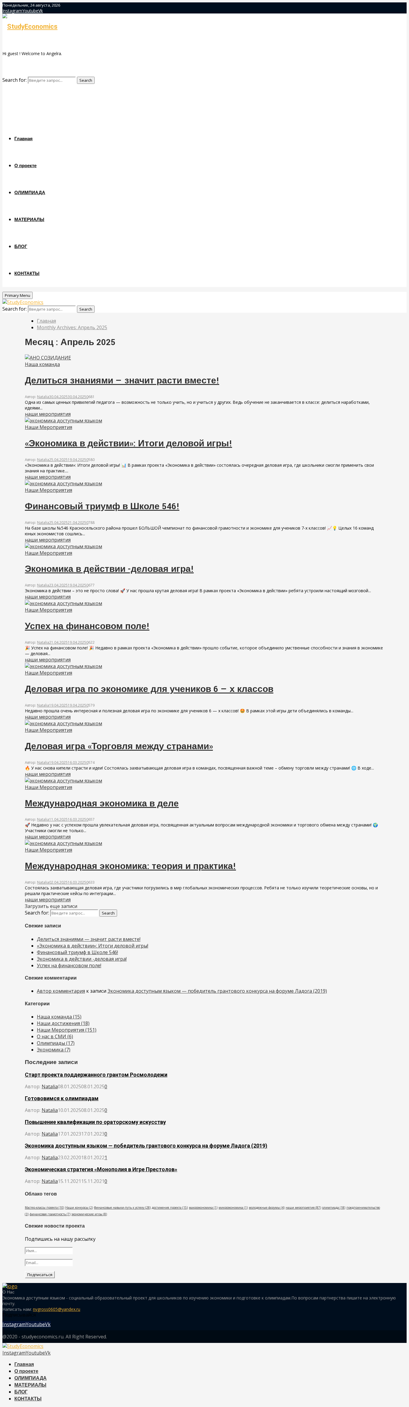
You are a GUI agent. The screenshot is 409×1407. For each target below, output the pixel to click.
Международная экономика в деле (102, 804)
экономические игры (89, 1214)
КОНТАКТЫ (27, 273)
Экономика (53, 1049)
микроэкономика (233, 1207)
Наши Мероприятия (48, 427)
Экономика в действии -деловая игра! (109, 569)
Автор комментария (61, 991)
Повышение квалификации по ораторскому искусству (95, 1122)
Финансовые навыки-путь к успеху (122, 1207)
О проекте (25, 166)
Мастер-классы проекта (44, 1207)
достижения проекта (170, 1207)
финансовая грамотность (50, 1214)
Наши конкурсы (79, 1207)
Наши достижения (63, 1023)
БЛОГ (20, 247)
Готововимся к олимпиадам (62, 1098)
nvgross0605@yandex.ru (56, 1309)
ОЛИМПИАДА (29, 193)
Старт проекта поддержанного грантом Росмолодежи (96, 1075)
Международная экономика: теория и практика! (130, 866)
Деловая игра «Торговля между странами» (119, 746)
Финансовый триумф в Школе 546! (102, 507)
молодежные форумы (266, 1207)
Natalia (43, 396)
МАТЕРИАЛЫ (29, 220)
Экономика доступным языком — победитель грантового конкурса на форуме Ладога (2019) (217, 991)
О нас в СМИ (55, 1036)
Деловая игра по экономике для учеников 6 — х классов (149, 689)
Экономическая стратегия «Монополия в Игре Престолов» (101, 1169)
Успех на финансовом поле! (87, 626)
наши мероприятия (48, 414)
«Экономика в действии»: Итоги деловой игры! (128, 444)
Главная (23, 139)
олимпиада (333, 1207)
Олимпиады (56, 1043)
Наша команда (42, 364)
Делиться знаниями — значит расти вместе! (122, 381)
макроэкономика (203, 1207)
